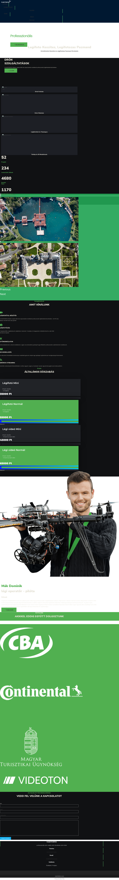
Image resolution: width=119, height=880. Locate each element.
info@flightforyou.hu (51, 859)
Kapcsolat (32, 20)
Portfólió (32, 10)
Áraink (5, 13)
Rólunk (32, 16)
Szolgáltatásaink (8, 7)
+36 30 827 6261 (51, 852)
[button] (18, 44)
